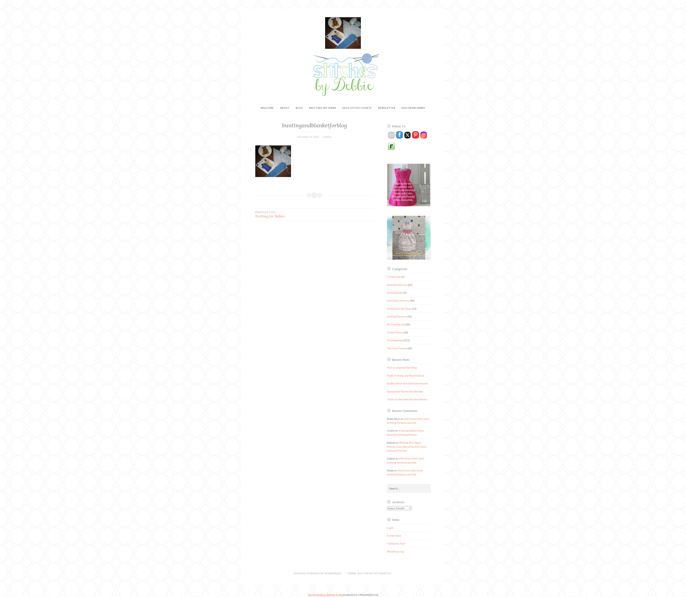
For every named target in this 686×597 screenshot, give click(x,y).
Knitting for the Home (399, 308)
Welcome (267, 107)
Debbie (328, 136)
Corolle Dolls (394, 276)
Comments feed (396, 543)
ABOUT (284, 107)
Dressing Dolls (395, 292)
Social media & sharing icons (325, 594)
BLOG (299, 107)
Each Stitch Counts (357, 107)
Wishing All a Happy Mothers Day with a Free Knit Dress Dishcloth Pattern (407, 446)
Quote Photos (395, 332)
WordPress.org (395, 551)
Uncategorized (395, 340)
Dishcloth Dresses (397, 284)
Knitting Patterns (322, 107)
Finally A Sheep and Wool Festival (405, 375)
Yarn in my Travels (397, 348)
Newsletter (386, 107)
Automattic (382, 573)
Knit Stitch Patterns (398, 300)
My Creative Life (396, 324)
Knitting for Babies (270, 214)
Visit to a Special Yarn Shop (402, 367)
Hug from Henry (413, 107)
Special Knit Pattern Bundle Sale (405, 391)
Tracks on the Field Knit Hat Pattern (407, 399)
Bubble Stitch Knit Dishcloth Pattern (407, 383)
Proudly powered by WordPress (317, 573)
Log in (390, 527)
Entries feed (394, 535)
